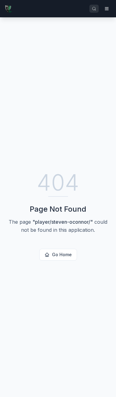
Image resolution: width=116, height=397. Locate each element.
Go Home (62, 254)
